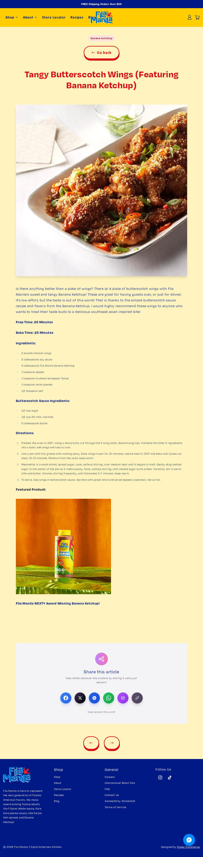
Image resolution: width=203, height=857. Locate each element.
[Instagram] (160, 777)
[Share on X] (80, 698)
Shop (57, 777)
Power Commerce (188, 847)
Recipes (59, 795)
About (57, 783)
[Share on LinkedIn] (94, 698)
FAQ (107, 789)
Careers (110, 777)
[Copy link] (137, 698)
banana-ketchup (102, 38)
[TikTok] (169, 777)
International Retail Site (120, 783)
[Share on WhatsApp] (108, 698)
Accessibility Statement (120, 801)
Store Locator (54, 17)
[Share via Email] (122, 698)
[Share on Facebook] (65, 698)
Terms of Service (115, 807)
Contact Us (112, 795)
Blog (56, 801)
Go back (104, 52)
